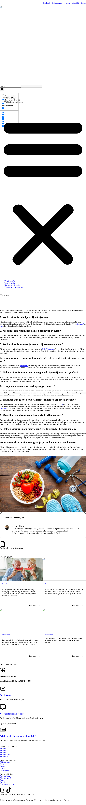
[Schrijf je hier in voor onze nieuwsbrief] (3, 729)
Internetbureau (58, 800)
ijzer (1, 326)
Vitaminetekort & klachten (13, 102)
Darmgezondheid (6, 634)
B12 (43, 349)
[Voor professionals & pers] (3, 707)
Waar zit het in (9, 98)
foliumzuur (50, 349)
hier (4, 699)
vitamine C (24, 366)
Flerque (66, 800)
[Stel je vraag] (3, 688)
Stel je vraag (5, 695)
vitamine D (80, 324)
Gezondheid (5, 584)
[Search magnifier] (2, 89)
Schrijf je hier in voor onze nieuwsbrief (17, 736)
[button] (43, 191)
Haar (46, 584)
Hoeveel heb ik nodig (12, 100)
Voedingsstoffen (10, 96)
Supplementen (49, 634)
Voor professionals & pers (12, 714)
